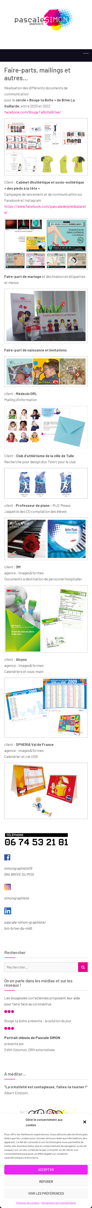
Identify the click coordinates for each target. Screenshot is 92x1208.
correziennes (38, 998)
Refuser (46, 1181)
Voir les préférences (46, 1193)
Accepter (46, 1170)
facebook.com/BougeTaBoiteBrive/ (32, 112)
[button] (85, 1122)
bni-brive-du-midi (18, 928)
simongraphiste (16, 898)
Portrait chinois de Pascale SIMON (32, 1037)
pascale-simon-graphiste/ (25, 922)
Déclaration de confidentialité (59, 1202)
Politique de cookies (28, 1202)
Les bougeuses (16, 998)
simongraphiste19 (18, 868)
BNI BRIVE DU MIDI (19, 874)
